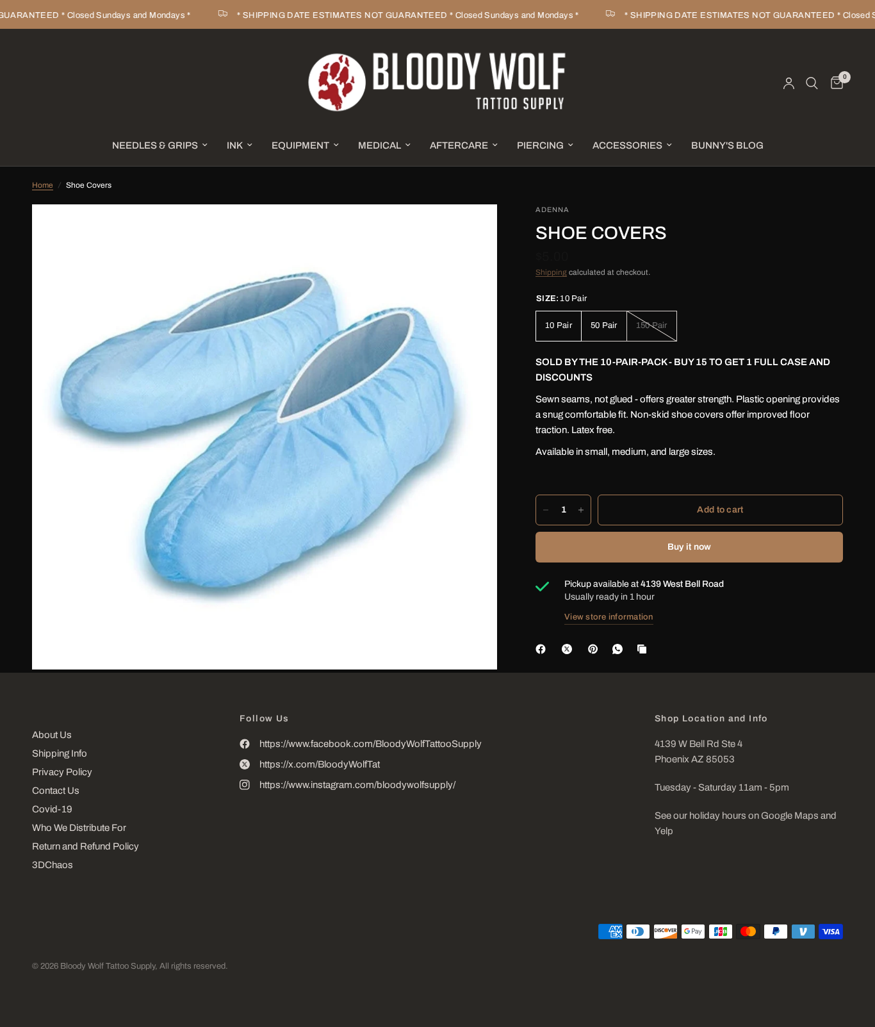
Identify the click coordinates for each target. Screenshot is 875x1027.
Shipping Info (59, 753)
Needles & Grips (155, 145)
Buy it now (689, 547)
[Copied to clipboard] (644, 649)
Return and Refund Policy (85, 846)
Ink (235, 145)
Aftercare (459, 145)
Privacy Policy (62, 772)
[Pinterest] (595, 649)
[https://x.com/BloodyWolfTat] (569, 649)
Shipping (551, 272)
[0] (833, 83)
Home (42, 185)
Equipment (300, 145)
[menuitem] (159, 145)
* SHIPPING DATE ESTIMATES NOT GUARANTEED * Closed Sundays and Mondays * (396, 15)
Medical (379, 145)
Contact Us (55, 790)
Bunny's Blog (727, 145)
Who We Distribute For (79, 828)
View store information (608, 616)
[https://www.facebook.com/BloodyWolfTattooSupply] (543, 649)
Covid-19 (52, 809)
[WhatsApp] (620, 649)
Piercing (540, 145)
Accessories (627, 145)
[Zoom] (470, 231)
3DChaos (52, 865)
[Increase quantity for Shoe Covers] (581, 510)
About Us (52, 735)
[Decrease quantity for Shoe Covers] (545, 510)
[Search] (811, 83)
